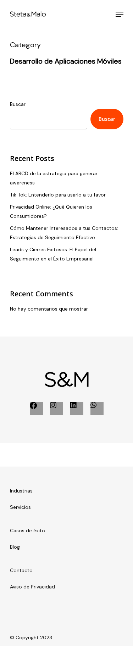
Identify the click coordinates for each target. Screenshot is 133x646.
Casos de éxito (27, 530)
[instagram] (56, 408)
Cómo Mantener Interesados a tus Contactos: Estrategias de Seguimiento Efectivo (64, 233)
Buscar (18, 104)
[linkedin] (76, 408)
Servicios (20, 507)
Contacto (21, 570)
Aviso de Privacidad (32, 586)
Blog (15, 547)
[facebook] (36, 408)
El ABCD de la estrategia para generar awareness (54, 178)
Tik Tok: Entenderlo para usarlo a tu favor (58, 195)
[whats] (97, 408)
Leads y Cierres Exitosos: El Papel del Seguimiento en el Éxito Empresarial (53, 254)
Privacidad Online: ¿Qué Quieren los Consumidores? (51, 211)
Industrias (21, 491)
